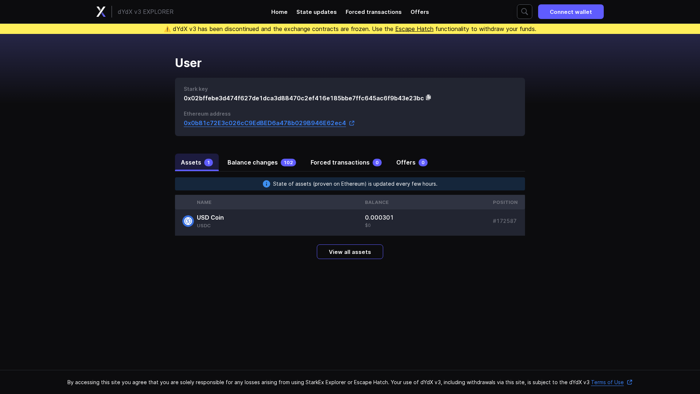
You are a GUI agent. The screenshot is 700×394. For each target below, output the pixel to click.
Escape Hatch (414, 28)
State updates (316, 11)
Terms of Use (607, 382)
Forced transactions (374, 11)
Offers (420, 11)
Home (279, 11)
